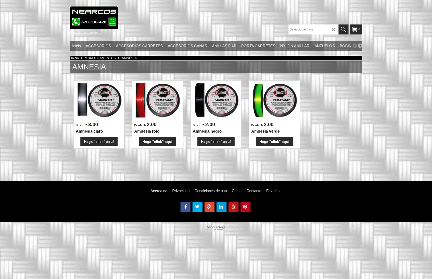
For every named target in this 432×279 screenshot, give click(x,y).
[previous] (355, 45)
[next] (360, 45)
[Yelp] (233, 207)
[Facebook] (185, 207)
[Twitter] (197, 207)
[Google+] (209, 207)
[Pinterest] (245, 207)
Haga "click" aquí (99, 142)
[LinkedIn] (221, 207)
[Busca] (343, 29)
